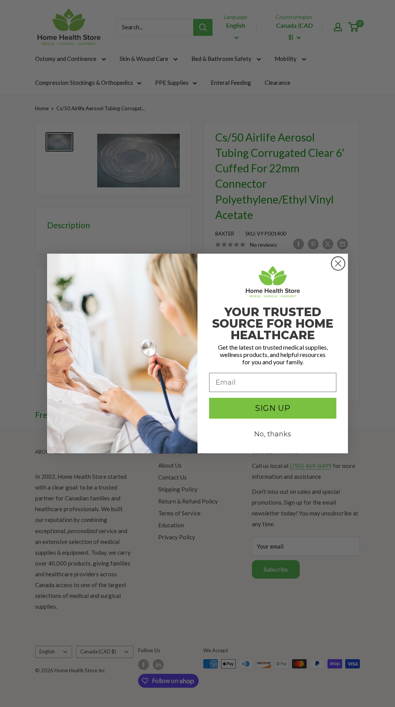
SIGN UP (272, 408)
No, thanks (272, 434)
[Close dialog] (338, 263)
